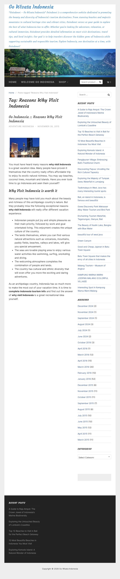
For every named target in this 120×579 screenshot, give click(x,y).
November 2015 (85, 391)
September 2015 (86, 403)
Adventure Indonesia (21, 126)
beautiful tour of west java (90, 234)
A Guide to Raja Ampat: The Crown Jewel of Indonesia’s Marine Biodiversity (94, 112)
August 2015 (84, 409)
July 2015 (82, 415)
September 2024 (86, 318)
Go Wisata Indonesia (31, 7)
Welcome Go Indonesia (37, 81)
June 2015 (83, 421)
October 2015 (84, 397)
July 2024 (82, 330)
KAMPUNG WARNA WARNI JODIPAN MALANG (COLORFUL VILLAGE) (93, 278)
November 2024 (85, 312)
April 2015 (82, 433)
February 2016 (85, 373)
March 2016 (83, 367)
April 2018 (82, 348)
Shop (62, 81)
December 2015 (85, 385)
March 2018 (83, 354)
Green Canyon (84, 240)
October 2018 (84, 342)
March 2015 (83, 439)
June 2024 (83, 336)
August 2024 (84, 324)
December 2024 (85, 306)
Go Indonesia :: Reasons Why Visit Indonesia (35, 119)
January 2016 (84, 379)
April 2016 (82, 360)
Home (13, 81)
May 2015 (82, 427)
